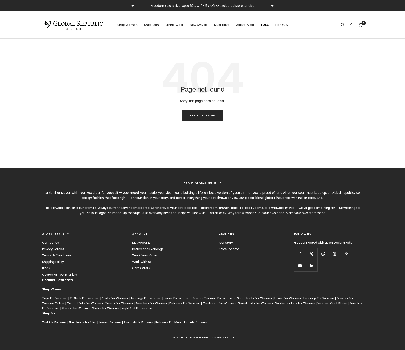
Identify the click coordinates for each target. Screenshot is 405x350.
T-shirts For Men (54, 322)
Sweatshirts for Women (255, 303)
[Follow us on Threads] (323, 254)
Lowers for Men (110, 322)
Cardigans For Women (219, 303)
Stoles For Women (105, 308)
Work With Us (141, 262)
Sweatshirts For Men (138, 322)
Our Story (226, 242)
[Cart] (360, 25)
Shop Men (151, 25)
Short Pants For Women (254, 298)
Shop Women (127, 25)
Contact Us (50, 242)
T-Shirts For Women (84, 298)
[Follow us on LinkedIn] (311, 265)
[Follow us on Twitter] (311, 254)
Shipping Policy (53, 262)
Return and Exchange (148, 249)
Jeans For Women (177, 298)
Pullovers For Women (184, 303)
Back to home (202, 115)
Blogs (46, 268)
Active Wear (245, 25)
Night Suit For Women (137, 308)
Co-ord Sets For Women (85, 303)
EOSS (265, 25)
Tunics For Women (119, 303)
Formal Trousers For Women (214, 298)
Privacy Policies (53, 249)
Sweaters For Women (151, 303)
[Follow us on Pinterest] (346, 254)
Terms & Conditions (57, 255)
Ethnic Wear (174, 25)
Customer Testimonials (59, 275)
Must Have (222, 25)
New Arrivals (198, 25)
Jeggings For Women (145, 298)
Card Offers (141, 268)
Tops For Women (54, 298)
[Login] (351, 25)
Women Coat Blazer (332, 303)
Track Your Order (144, 255)
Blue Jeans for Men (82, 322)
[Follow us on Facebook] (300, 254)
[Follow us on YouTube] (300, 265)
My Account (141, 242)
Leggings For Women (318, 298)
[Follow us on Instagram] (335, 254)
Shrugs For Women (76, 308)
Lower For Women (287, 298)
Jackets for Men (195, 322)
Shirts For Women (115, 298)
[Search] (342, 25)
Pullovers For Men (168, 322)
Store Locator (229, 249)
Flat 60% (281, 25)
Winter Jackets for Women (295, 303)
